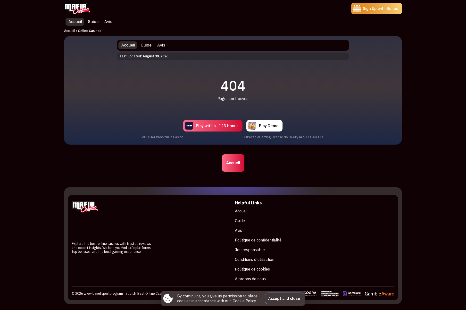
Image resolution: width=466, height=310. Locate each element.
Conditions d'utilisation (254, 259)
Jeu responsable (250, 249)
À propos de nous (250, 278)
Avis (238, 230)
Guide (240, 220)
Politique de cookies (252, 269)
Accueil (69, 30)
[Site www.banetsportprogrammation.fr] (81, 8)
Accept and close (284, 298)
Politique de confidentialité (258, 240)
